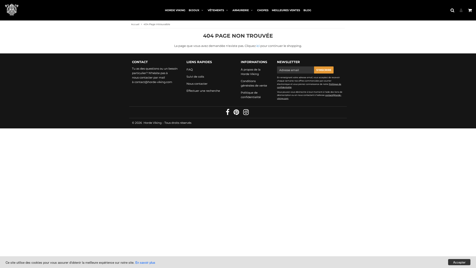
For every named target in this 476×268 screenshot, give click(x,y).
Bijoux (194, 10)
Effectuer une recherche (203, 90)
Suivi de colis (195, 76)
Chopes (262, 10)
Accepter (459, 262)
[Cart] (470, 10)
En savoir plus (145, 262)
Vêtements (216, 10)
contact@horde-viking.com (153, 82)
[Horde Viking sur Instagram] (246, 113)
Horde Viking (175, 10)
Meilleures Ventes (286, 10)
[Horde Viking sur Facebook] (228, 113)
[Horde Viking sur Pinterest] (237, 113)
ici (258, 46)
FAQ (189, 69)
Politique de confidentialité (251, 95)
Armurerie (240, 10)
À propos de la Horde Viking (250, 72)
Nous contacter (197, 83)
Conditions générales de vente (254, 83)
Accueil (135, 24)
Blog (307, 10)
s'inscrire (323, 70)
